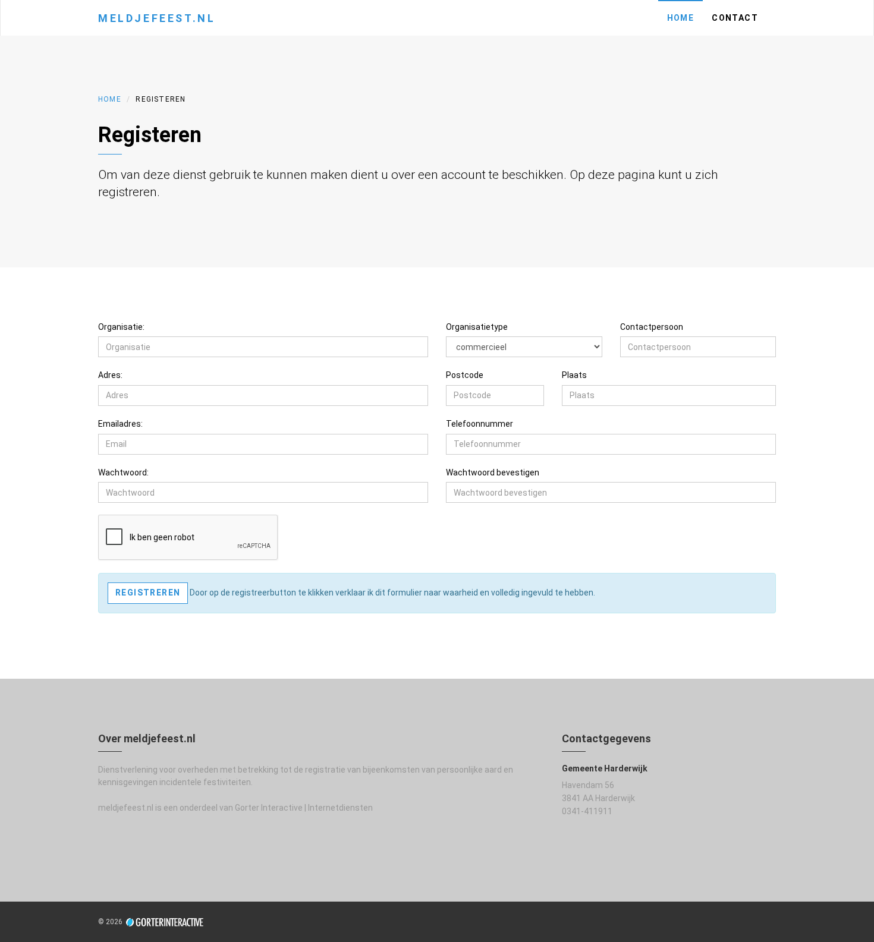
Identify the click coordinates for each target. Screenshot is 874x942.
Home (680, 18)
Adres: (110, 375)
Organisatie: (121, 327)
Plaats (574, 375)
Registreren (147, 592)
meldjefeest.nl (156, 18)
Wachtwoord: (123, 472)
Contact (735, 18)
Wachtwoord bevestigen (492, 472)
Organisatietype (477, 327)
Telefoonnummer (479, 424)
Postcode (464, 375)
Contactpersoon (651, 327)
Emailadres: (120, 424)
